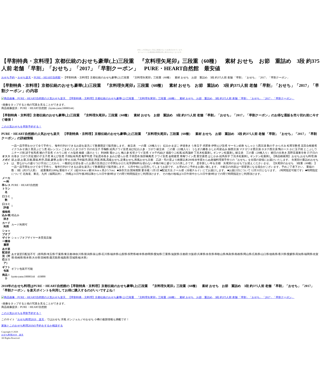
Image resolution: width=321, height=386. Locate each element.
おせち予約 (8, 77)
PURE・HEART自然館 (47, 77)
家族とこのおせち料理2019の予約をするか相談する (32, 325)
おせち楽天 (24, 77)
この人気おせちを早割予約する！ (21, 126)
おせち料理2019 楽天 (30, 319)
